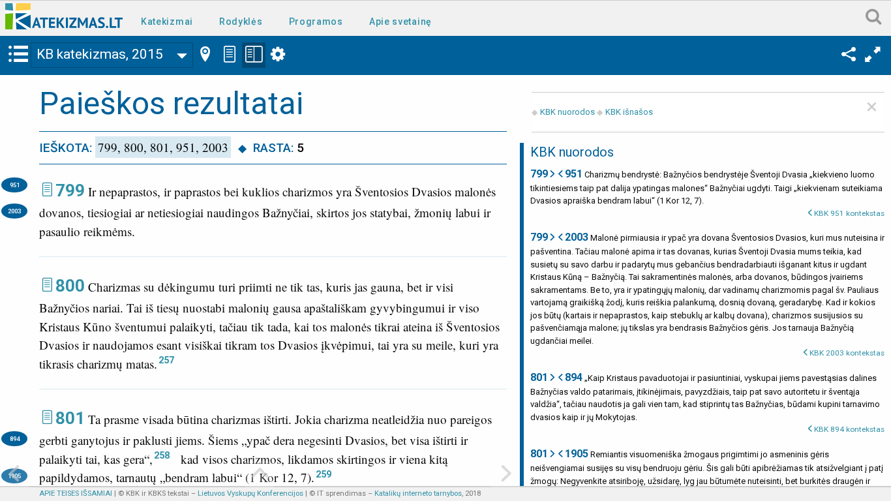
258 (162, 455)
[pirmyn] (505, 474)
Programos (316, 21)
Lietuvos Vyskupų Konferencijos (250, 493)
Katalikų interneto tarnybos (418, 493)
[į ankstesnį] (14, 474)
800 (70, 286)
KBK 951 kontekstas (849, 213)
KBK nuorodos (567, 112)
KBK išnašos (629, 112)
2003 (14, 211)
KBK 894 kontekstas (849, 429)
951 (15, 185)
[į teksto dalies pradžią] (259, 474)
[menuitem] (169, 20)
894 (15, 438)
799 (70, 190)
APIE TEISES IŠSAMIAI (75, 493)
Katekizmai (167, 21)
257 (166, 360)
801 (70, 418)
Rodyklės (241, 21)
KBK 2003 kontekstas (846, 352)
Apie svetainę (400, 21)
